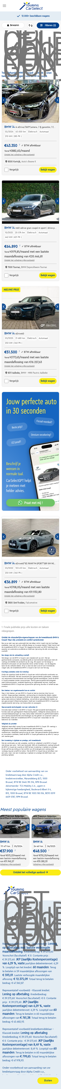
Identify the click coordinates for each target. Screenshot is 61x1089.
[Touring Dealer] (31, 5)
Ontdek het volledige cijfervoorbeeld (19, 155)
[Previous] (4, 100)
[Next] (57, 100)
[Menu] (4, 6)
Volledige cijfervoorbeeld (10, 864)
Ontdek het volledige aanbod (29, 872)
